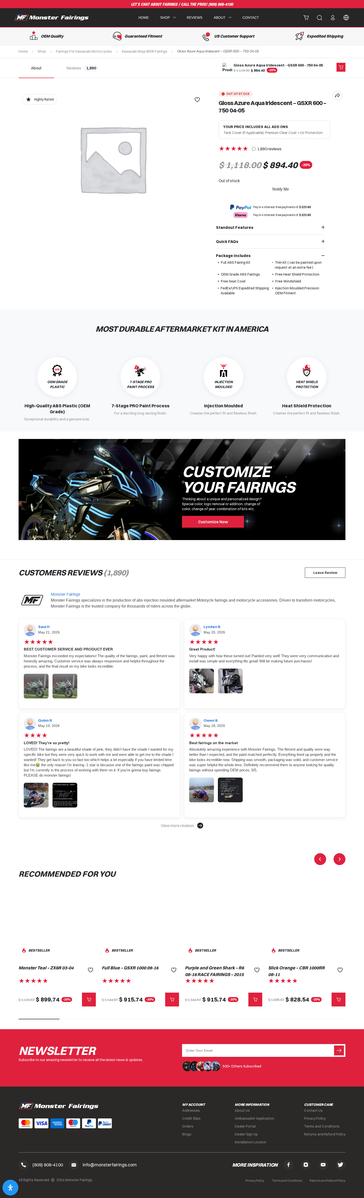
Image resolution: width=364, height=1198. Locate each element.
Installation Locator (250, 1142)
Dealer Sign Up (246, 1134)
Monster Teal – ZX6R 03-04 (46, 968)
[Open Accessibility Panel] (10, 1188)
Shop (42, 51)
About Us (242, 1110)
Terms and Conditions (321, 1126)
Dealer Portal (245, 1126)
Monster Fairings (65, 594)
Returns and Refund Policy (324, 1134)
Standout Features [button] (234, 227)
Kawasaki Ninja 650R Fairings (144, 51)
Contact (250, 18)
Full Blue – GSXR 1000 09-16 (130, 968)
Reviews (194, 18)
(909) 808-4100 (220, 4)
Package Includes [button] (233, 255)
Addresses (191, 1110)
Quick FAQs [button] (227, 241)
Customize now (213, 521)
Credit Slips (191, 1118)
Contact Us (313, 1110)
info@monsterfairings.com (110, 1165)
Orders (187, 1126)
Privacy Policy (315, 1118)
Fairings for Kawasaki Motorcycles (84, 51)
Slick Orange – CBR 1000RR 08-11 (296, 971)
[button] (182, 825)
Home (143, 18)
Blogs (186, 1134)
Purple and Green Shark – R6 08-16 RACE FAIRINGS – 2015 (214, 971)
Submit (339, 1050)
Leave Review (325, 572)
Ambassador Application (254, 1118)
